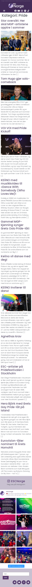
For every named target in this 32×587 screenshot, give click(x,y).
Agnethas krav (11, 336)
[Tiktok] (28, 11)
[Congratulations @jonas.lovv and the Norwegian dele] (24, 555)
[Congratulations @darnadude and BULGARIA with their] (24, 522)
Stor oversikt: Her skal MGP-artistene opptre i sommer (14, 24)
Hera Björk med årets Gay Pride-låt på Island (16, 407)
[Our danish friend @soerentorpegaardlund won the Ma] (24, 539)
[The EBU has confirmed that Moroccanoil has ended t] (8, 506)
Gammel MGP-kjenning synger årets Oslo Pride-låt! (15, 225)
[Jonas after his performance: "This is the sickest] (8, 539)
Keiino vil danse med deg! (15, 258)
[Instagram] (22, 11)
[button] (4, 10)
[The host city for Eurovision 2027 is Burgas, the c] (24, 506)
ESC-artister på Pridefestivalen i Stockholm (12, 370)
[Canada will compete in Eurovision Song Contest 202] (8, 522)
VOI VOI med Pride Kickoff (14, 129)
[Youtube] (19, 11)
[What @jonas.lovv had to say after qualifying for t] (8, 555)
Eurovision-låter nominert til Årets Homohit (13, 444)
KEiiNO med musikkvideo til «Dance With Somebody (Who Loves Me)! (13, 187)
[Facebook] (15, 11)
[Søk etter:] (16, 574)
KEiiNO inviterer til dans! (13, 289)
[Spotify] (25, 11)
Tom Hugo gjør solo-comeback (15, 80)
